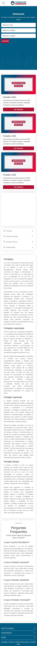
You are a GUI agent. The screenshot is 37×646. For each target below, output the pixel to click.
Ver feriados (18, 109)
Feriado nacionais (12, 236)
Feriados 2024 (9, 97)
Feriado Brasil (10, 247)
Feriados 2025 (9, 136)
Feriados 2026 (9, 175)
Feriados (9, 231)
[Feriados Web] (18, 3)
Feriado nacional (11, 242)
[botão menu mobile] (3, 3)
